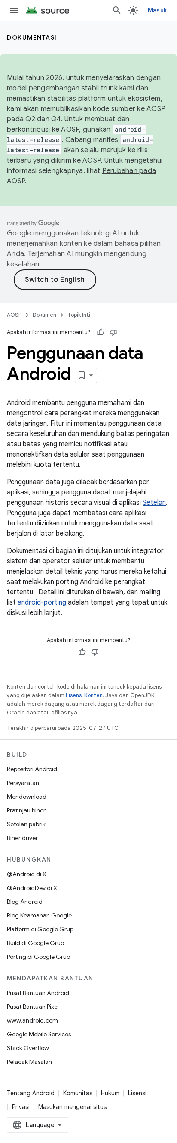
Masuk (157, 10)
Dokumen (44, 314)
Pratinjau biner (26, 810)
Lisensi (137, 1093)
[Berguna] (100, 332)
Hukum (110, 1093)
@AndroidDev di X (32, 888)
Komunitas (77, 1093)
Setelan (154, 502)
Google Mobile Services (39, 1034)
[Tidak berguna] (113, 332)
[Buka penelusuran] (117, 10)
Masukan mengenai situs (72, 1106)
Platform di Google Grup (40, 929)
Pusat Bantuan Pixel (33, 1006)
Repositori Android (32, 769)
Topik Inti (78, 314)
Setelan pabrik (26, 824)
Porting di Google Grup (38, 957)
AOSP (14, 314)
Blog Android (25, 901)
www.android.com (32, 1020)
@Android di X (26, 874)
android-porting (42, 602)
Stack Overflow (28, 1048)
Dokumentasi (32, 37)
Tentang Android (31, 1093)
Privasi (21, 1106)
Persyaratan (23, 783)
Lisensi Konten (84, 695)
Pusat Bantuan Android (38, 993)
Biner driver (22, 838)
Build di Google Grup (35, 943)
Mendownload (26, 796)
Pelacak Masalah (29, 1062)
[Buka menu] (13, 10)
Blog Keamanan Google (39, 915)
